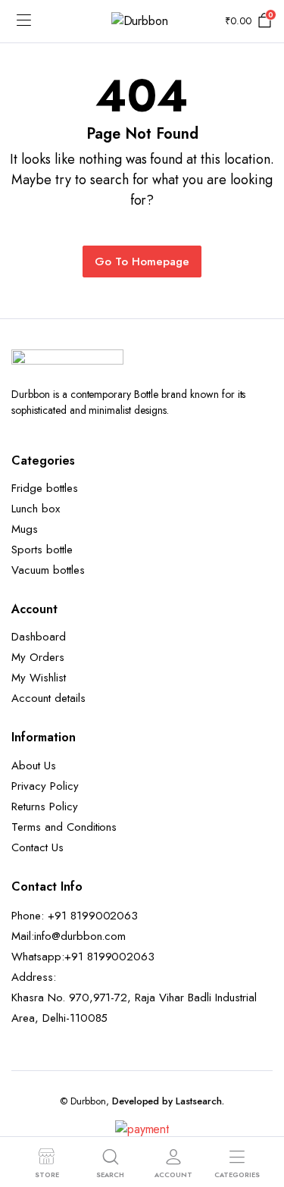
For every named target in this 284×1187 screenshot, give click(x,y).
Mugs (24, 529)
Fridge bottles (44, 488)
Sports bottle (42, 549)
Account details (48, 698)
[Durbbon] (142, 21)
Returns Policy (44, 806)
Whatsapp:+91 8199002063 (82, 956)
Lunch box (35, 508)
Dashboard (38, 636)
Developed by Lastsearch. (168, 1101)
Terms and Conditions (64, 827)
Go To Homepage (142, 261)
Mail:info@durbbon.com (68, 936)
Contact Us (37, 847)
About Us (33, 765)
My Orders (37, 657)
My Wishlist (38, 677)
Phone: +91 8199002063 (74, 915)
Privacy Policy (45, 786)
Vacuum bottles (48, 570)
